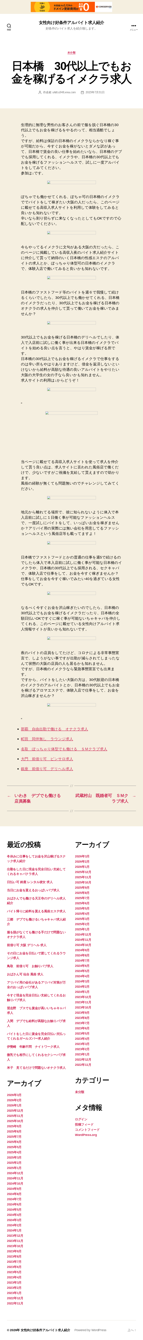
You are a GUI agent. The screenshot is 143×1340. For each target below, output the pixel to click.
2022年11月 (15, 1303)
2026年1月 (14, 1105)
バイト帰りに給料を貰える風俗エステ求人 (36, 911)
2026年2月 (14, 1100)
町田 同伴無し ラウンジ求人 (47, 739)
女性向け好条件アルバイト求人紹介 (71, 22)
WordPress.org (86, 1135)
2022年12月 (15, 1298)
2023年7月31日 (95, 92)
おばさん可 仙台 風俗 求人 (25, 974)
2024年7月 (14, 1199)
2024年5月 (14, 1209)
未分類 (71, 52)
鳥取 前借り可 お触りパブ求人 (30, 966)
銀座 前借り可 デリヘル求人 (47, 769)
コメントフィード (87, 1129)
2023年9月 (14, 1251)
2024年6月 (14, 1204)
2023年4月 (14, 1277)
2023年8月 (14, 1256)
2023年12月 (15, 1235)
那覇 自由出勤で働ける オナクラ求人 (54, 729)
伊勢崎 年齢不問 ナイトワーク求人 (33, 1046)
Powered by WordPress (90, 1330)
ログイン (81, 1119)
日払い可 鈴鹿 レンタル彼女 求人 (30, 882)
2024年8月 (14, 1194)
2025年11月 (15, 1116)
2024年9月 (14, 1188)
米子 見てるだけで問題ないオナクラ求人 (36, 1067)
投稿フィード (84, 1124)
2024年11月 (15, 1178)
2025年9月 (14, 1126)
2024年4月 (14, 1215)
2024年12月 (15, 1173)
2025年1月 (14, 1168)
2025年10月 (15, 1121)
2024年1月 (14, 1230)
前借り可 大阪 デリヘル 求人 (27, 945)
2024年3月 (14, 1220)
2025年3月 (14, 1157)
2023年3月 (14, 1282)
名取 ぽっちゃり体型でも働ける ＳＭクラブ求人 (64, 749)
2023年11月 (15, 1241)
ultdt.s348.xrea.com (64, 92)
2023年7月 (14, 1261)
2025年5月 (14, 1147)
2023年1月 (14, 1293)
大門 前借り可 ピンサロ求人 (47, 759)
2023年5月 (14, 1272)
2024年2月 (14, 1225)
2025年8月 (14, 1131)
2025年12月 (15, 1110)
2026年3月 (14, 1095)
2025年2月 (14, 1162)
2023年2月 (14, 1287)
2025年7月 (14, 1136)
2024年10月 (15, 1183)
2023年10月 (15, 1246)
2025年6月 (14, 1142)
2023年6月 (14, 1267)
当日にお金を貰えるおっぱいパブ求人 (33, 890)
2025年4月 (14, 1152)
